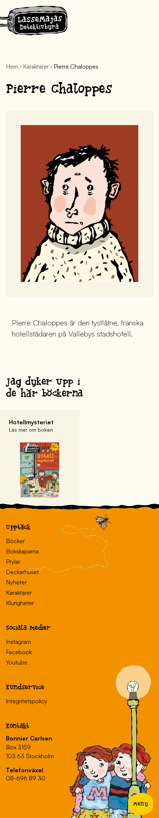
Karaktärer (36, 66)
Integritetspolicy (26, 701)
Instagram (18, 641)
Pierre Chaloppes (76, 66)
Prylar (13, 561)
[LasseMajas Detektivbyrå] (34, 22)
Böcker (15, 541)
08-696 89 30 (25, 778)
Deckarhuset (22, 572)
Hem (12, 66)
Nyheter (16, 582)
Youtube (16, 662)
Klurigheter (20, 603)
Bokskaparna (22, 551)
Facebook (19, 652)
